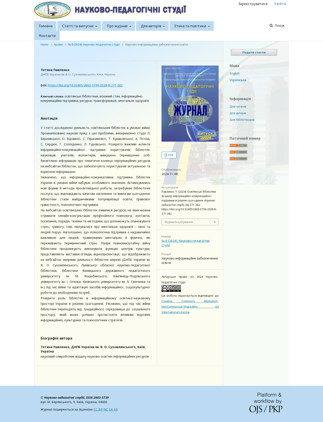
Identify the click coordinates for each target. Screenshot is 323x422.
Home (45, 44)
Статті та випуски (78, 26)
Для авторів (151, 26)
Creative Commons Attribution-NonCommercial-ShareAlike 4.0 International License (190, 306)
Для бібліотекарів (242, 120)
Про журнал (118, 26)
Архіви (58, 44)
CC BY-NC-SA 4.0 (106, 409)
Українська (238, 80)
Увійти (280, 3)
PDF (170, 155)
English (235, 73)
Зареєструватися (252, 3)
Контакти (47, 35)
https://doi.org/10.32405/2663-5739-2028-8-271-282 (85, 85)
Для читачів (238, 106)
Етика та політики (190, 26)
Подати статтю (254, 52)
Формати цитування (179, 222)
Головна (46, 26)
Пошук (279, 25)
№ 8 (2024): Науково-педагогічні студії (94, 44)
